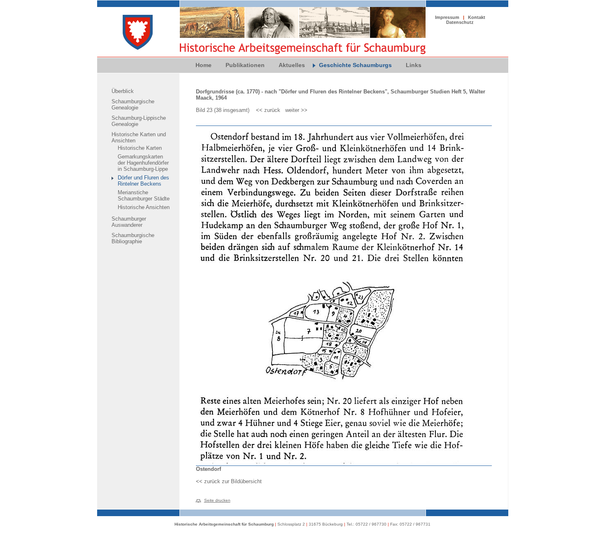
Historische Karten (140, 148)
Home (203, 65)
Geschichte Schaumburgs (355, 65)
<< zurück (268, 110)
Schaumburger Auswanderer (129, 222)
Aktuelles (292, 65)
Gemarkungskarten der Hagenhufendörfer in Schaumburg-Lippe (143, 163)
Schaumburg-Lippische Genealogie (139, 121)
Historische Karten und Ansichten (139, 137)
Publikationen (245, 65)
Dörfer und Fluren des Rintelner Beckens (143, 181)
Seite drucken (217, 500)
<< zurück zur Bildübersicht (229, 481)
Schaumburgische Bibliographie (133, 238)
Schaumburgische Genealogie (133, 104)
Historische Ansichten (144, 207)
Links (413, 65)
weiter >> (296, 110)
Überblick (123, 91)
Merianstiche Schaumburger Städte (144, 195)
